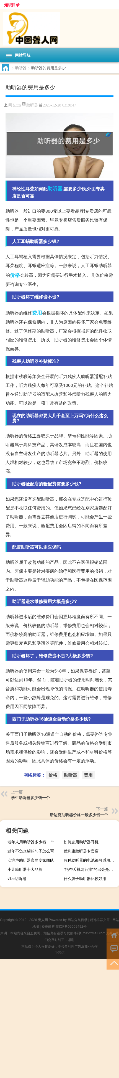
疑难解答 (48, 926)
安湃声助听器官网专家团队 (30, 860)
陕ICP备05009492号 (71, 926)
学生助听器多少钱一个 (30, 797)
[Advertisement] (59, 1018)
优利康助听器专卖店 (81, 851)
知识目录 (12, 4)
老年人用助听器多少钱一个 (30, 841)
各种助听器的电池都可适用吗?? (91, 860)
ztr (19, 105)
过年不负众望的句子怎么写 (30, 851)
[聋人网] (59, 28)
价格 (15, 274)
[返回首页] (113, 935)
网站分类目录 (77, 919)
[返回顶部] (113, 962)
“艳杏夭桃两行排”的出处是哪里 (90, 869)
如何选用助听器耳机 (81, 841)
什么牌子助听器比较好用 (85, 878)
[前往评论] (113, 948)
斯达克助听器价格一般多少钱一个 (79, 814)
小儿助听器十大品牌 (24, 869)
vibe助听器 (16, 878)
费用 (37, 312)
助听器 (21, 67)
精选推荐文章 (100, 919)
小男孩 (59, 952)
